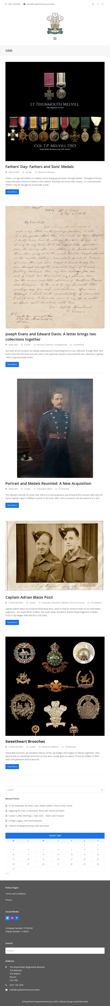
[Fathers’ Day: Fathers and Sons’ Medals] (54, 111)
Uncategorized (60, 344)
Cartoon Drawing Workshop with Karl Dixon (29, 825)
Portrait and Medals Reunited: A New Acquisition (48, 483)
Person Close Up (77, 602)
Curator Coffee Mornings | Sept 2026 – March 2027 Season (36, 815)
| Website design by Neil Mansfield (73, 1001)
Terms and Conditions (15, 893)
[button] (55, 38)
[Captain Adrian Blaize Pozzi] (54, 555)
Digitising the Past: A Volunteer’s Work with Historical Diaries (36, 810)
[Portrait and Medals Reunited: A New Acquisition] (54, 428)
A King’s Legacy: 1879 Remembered (25, 820)
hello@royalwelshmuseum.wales (41, 4)
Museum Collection (46, 172)
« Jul (7, 873)
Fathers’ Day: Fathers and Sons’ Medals (39, 166)
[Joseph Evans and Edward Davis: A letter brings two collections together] (54, 267)
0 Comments (78, 344)
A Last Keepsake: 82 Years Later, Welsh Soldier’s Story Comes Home (40, 805)
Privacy (8, 899)
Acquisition (41, 488)
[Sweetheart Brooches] (54, 686)
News (49, 488)
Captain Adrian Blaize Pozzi (29, 597)
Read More (12, 191)
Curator (28, 172)
